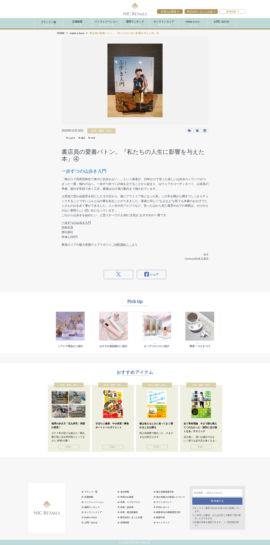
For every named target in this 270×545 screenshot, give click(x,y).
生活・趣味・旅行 (101, 130)
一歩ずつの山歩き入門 (76, 222)
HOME (61, 33)
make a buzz (77, 33)
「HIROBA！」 (121, 244)
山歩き (71, 138)
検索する (218, 501)
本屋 (92, 138)
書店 (82, 138)
